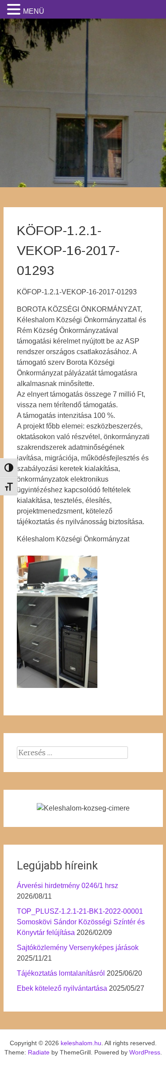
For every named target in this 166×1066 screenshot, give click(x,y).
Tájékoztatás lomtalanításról (61, 973)
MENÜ (33, 11)
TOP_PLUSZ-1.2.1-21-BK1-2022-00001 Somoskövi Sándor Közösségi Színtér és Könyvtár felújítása (81, 922)
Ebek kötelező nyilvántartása (62, 988)
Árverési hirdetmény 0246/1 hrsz (67, 885)
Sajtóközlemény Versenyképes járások (78, 947)
